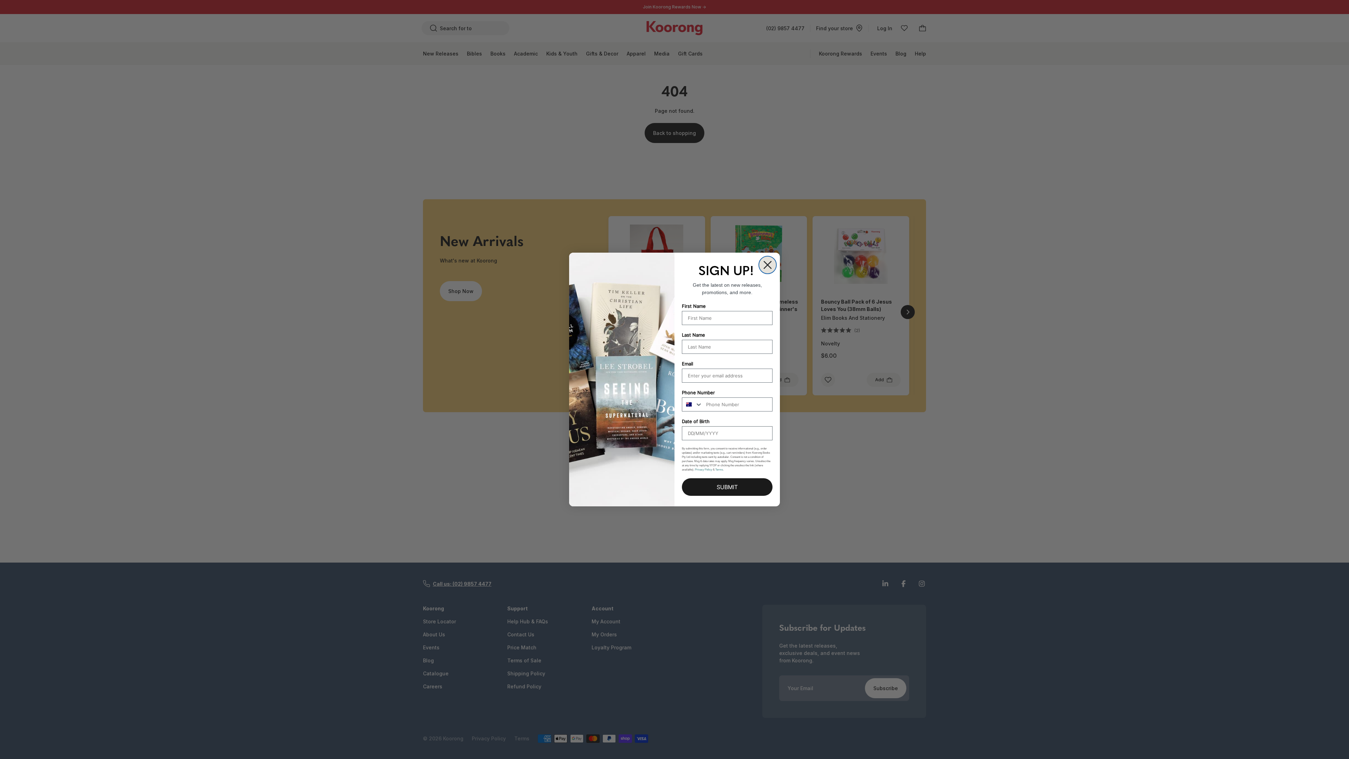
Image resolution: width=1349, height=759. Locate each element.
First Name (694, 306)
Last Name (693, 335)
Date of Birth (696, 421)
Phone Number (698, 392)
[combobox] (692, 404)
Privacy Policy (703, 469)
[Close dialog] (767, 265)
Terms (719, 469)
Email (687, 363)
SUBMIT (727, 487)
